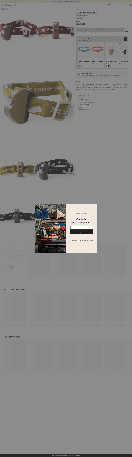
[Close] (95, 205)
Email (72, 226)
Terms (84, 241)
